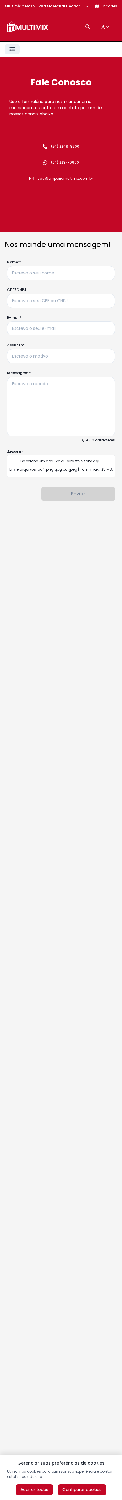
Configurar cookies (82, 1490)
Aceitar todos (34, 1490)
